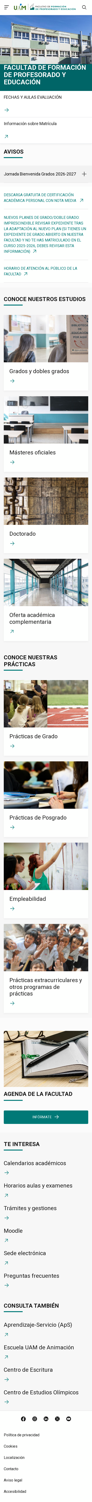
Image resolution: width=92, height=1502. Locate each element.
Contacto (11, 1469)
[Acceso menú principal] (6, 8)
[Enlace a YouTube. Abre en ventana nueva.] (68, 1419)
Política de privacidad (21, 1435)
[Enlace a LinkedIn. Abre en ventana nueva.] (46, 1419)
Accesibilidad (15, 1491)
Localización (14, 1457)
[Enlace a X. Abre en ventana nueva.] (57, 1419)
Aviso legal (13, 1480)
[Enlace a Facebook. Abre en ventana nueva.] (23, 1419)
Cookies (10, 1446)
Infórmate (42, 1117)
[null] (84, 8)
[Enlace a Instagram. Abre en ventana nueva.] (35, 1419)
